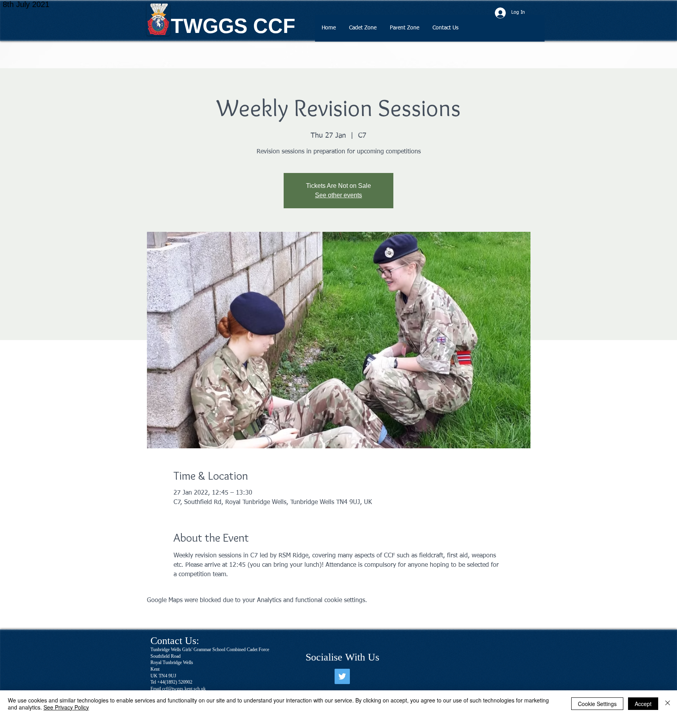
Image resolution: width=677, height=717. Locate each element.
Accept (643, 704)
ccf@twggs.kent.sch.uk (184, 689)
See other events (338, 195)
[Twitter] (342, 676)
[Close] (667, 704)
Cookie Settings (597, 704)
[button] (362, 30)
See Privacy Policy (66, 707)
